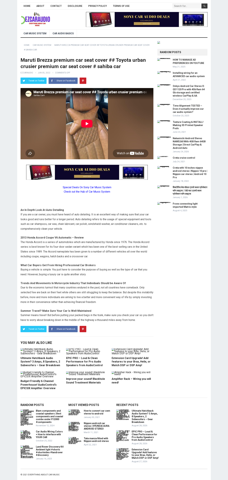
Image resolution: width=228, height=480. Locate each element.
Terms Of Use (121, 6)
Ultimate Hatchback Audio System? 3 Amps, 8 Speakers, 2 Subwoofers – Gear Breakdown (40, 362)
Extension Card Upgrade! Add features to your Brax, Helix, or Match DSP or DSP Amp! (131, 362)
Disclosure (75, 6)
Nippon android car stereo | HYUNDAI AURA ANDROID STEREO (96, 426)
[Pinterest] (83, 81)
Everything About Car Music (44, 474)
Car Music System (35, 33)
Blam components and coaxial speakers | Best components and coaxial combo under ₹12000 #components (49, 416)
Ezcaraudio (27, 73)
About (40, 6)
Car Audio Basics (63, 33)
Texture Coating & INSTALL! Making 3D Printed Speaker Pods (188, 125)
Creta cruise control (184, 157)
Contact (56, 6)
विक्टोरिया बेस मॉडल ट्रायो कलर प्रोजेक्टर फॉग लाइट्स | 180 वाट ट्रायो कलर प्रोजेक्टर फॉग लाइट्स (190, 190)
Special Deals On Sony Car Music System (87, 187)
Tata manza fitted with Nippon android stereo (96, 440)
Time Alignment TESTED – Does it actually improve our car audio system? (188, 108)
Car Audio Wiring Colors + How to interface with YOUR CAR (49, 434)
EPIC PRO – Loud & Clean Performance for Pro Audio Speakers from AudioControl (84, 362)
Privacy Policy (97, 6)
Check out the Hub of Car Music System (87, 191)
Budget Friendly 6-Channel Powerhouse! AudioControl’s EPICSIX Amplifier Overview (39, 384)
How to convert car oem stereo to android (97, 412)
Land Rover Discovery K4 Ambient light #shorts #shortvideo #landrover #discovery (49, 450)
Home (27, 6)
